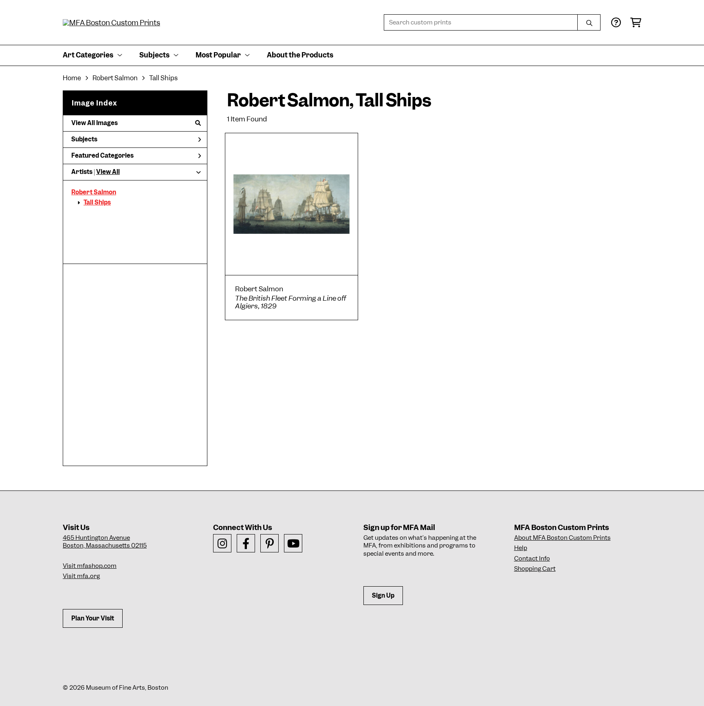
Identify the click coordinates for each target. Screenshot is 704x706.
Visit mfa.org (81, 576)
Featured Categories (102, 156)
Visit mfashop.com (90, 566)
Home (72, 78)
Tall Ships (163, 78)
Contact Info (532, 558)
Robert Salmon (115, 78)
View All (108, 172)
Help (520, 548)
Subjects (84, 139)
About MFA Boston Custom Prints (562, 538)
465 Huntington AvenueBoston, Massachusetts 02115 (105, 542)
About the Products (300, 55)
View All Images (94, 123)
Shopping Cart (535, 569)
